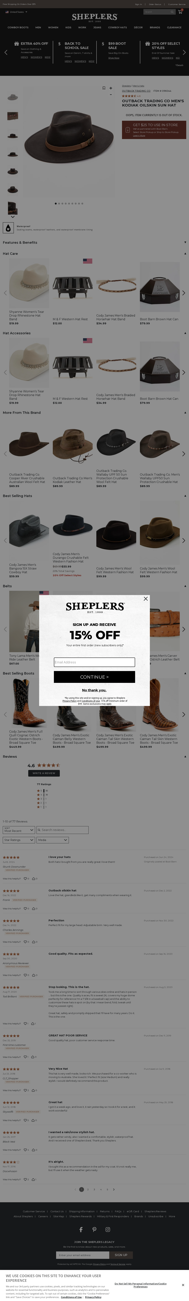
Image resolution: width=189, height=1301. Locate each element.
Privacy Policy (93, 1297)
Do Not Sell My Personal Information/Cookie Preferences (140, 1285)
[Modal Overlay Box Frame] (94, 650)
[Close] (183, 1285)
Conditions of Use (71, 1297)
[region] (94, 1285)
